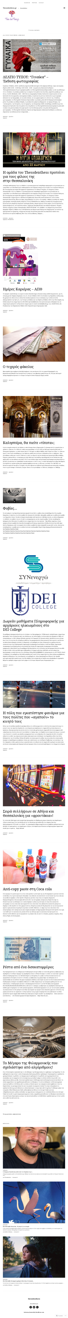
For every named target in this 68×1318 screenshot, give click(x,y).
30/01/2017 (5, 920)
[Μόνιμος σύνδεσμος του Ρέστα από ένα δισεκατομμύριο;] (27, 961)
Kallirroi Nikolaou (8, 1232)
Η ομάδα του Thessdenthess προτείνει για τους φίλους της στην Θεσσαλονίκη (34, 176)
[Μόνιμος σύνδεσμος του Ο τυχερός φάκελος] (34, 361)
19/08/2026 (5, 1170)
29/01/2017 (5, 1000)
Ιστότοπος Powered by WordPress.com (34, 1312)
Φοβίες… (10, 508)
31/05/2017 (5, 748)
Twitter (34, 2)
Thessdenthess (11, 219)
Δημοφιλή (5, 118)
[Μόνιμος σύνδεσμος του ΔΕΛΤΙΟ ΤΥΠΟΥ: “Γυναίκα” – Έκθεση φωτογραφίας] (32, 71)
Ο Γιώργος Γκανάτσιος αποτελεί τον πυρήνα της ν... (18, 1172)
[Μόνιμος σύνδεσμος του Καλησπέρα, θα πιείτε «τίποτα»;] (33, 437)
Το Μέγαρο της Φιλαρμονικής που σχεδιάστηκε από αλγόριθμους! (30, 1065)
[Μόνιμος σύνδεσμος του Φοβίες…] (14, 503)
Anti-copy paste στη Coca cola (27, 889)
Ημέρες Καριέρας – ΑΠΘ (22, 289)
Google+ (41, 2)
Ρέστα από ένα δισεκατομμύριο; (28, 967)
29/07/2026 (5, 1224)
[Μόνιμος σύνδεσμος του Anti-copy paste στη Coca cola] (34, 883)
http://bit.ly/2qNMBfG (36, 652)
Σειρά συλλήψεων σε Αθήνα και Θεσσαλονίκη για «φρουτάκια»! (28, 813)
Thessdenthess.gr (10, 8)
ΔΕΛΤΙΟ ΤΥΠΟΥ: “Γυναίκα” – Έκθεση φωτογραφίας (25, 79)
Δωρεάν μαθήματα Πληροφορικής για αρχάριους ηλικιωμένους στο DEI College (33, 625)
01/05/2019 (5, 218)
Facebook (27, 2)
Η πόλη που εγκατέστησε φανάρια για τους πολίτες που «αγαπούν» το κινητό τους (33, 717)
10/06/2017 (5, 665)
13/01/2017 (5, 1102)
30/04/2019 (5, 310)
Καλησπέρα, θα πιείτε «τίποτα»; (28, 442)
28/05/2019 (5, 116)
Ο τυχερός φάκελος (18, 366)
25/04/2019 (5, 537)
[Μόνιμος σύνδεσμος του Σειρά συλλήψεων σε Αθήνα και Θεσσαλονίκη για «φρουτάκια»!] (34, 806)
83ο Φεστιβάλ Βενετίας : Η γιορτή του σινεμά (16, 1226)
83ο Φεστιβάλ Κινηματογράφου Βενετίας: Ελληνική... (18, 1281)
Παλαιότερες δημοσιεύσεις (12, 1114)
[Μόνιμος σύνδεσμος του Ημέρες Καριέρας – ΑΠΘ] (20, 283)
